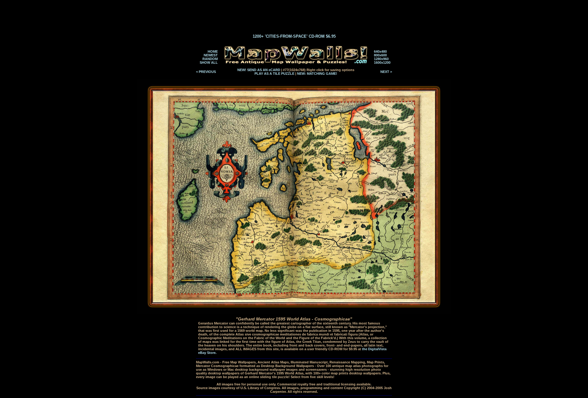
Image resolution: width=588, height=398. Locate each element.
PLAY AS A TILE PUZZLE (274, 73)
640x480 (380, 51)
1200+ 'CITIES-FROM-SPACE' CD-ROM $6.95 (294, 36)
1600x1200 (382, 62)
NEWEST (211, 55)
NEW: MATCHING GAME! (317, 73)
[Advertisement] (294, 14)
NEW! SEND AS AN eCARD (258, 70)
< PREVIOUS (206, 72)
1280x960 (381, 59)
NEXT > (386, 72)
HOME (213, 51)
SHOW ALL (209, 62)
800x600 (380, 55)
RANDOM (210, 59)
